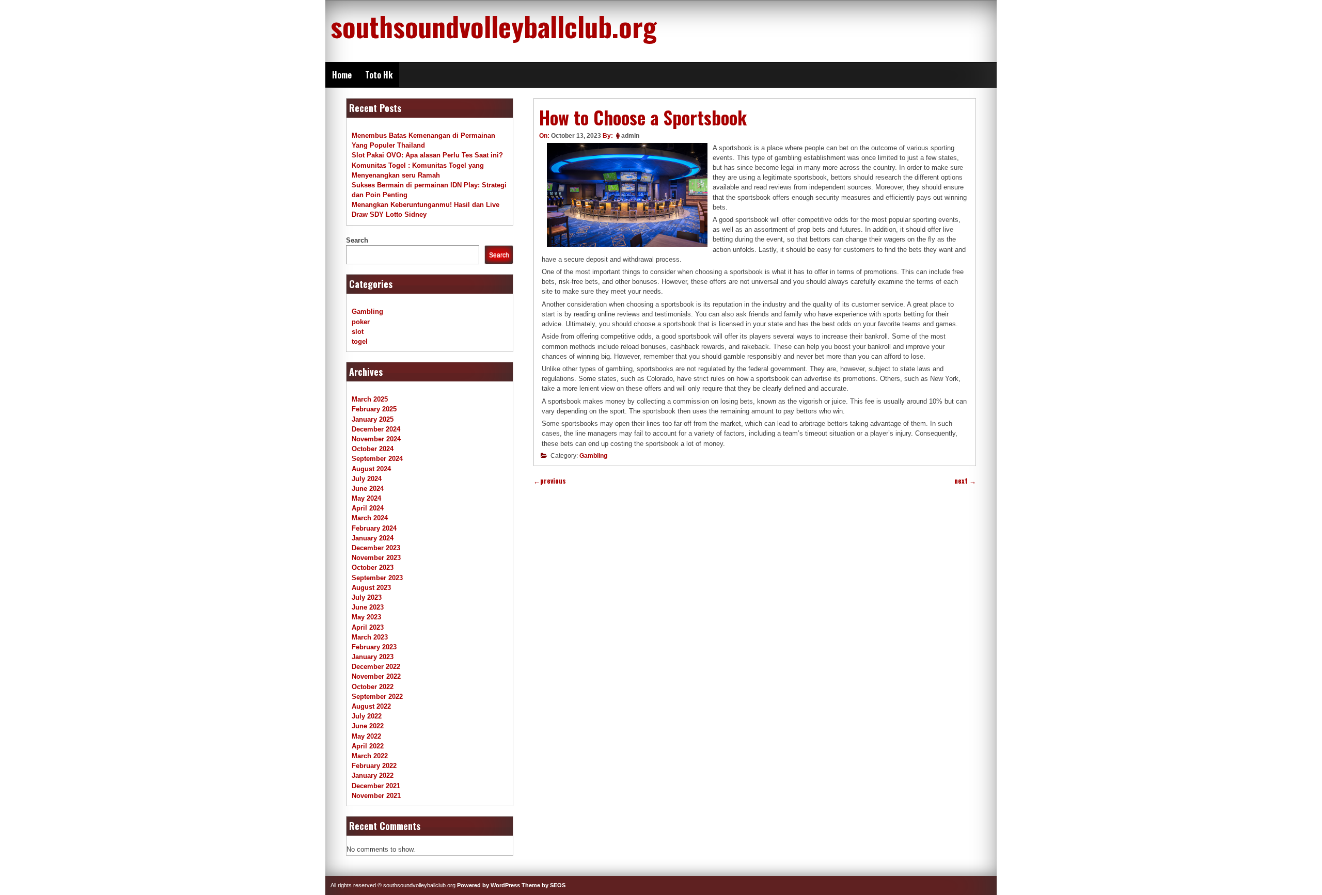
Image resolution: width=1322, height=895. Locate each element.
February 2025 (374, 409)
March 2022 (370, 756)
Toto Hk (378, 75)
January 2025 (373, 419)
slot (358, 331)
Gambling (593, 455)
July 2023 (367, 597)
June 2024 (368, 488)
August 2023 (371, 588)
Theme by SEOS (543, 885)
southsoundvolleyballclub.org (493, 26)
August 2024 (371, 469)
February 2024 (374, 528)
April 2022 (368, 746)
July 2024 (367, 479)
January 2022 (373, 775)
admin (630, 135)
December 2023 (376, 548)
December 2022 (376, 666)
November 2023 (376, 558)
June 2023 (368, 607)
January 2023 (373, 657)
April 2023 (368, 627)
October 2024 (373, 449)
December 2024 (376, 429)
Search (357, 240)
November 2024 (376, 439)
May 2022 (366, 736)
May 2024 (366, 498)
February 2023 (374, 647)
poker (361, 322)
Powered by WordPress (488, 885)
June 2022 (368, 726)
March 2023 (370, 637)
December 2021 (376, 786)
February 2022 (374, 766)
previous (549, 481)
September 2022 (377, 696)
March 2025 (370, 399)
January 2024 (373, 538)
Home (342, 75)
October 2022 (373, 687)
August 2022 (371, 706)
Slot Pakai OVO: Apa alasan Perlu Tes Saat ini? (427, 155)
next (965, 481)
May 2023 (366, 617)
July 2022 (367, 716)
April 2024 (368, 508)
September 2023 (377, 578)
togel (360, 341)
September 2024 (377, 458)
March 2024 (370, 518)
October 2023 (373, 567)
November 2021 (376, 796)
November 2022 (376, 676)
